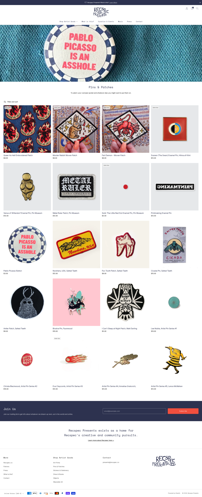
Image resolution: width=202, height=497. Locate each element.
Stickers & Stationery (61, 470)
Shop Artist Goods (67, 21)
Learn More (113, 2)
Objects (56, 478)
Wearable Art (58, 482)
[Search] (197, 8)
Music (120, 21)
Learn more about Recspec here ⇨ (101, 440)
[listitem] (101, 2)
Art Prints (56, 463)
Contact (139, 21)
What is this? (88, 21)
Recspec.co (8, 463)
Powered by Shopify (174, 493)
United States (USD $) (12, 493)
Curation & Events (106, 21)
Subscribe (183, 411)
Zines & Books (58, 474)
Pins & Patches (58, 466)
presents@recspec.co (111, 462)
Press (129, 21)
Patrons (6, 466)
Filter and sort (12, 102)
